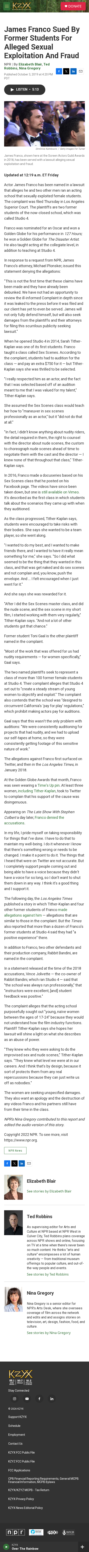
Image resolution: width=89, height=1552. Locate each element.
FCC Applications (19, 1470)
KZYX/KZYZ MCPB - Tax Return (28, 1490)
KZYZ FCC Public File (21, 1461)
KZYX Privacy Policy (21, 1499)
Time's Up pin (48, 785)
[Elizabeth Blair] (13, 1187)
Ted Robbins (39, 1216)
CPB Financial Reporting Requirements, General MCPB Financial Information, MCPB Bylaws (43, 1480)
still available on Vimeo (60, 492)
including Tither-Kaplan (37, 791)
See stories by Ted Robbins (48, 1274)
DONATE (75, 6)
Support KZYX (17, 1417)
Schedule (14, 1425)
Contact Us (15, 1443)
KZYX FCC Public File (21, 1452)
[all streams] (83, 1547)
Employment (16, 1434)
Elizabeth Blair (30, 64)
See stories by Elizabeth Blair (49, 1191)
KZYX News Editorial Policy (25, 1508)
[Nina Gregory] (13, 1299)
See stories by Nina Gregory (49, 1332)
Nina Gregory (30, 68)
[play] (6, 1547)
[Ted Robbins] (13, 1222)
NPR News (15, 1150)
